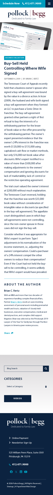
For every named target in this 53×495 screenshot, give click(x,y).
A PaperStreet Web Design (25, 487)
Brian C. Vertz (32, 79)
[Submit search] (46, 369)
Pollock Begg (18, 484)
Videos (17, 399)
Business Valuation (14, 58)
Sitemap (10, 487)
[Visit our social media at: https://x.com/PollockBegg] (16, 472)
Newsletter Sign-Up (21, 443)
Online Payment (19, 438)
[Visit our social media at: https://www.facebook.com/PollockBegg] (11, 472)
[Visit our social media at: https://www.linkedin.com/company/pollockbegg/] (20, 472)
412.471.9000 (33, 3)
